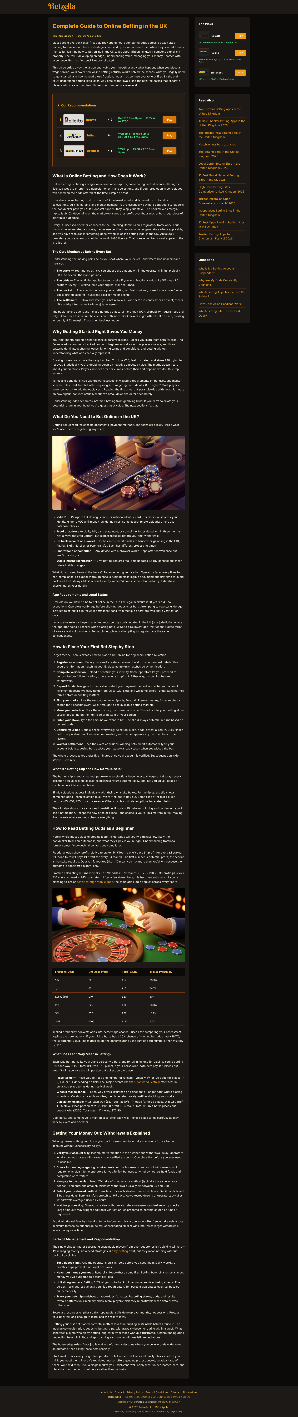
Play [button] (169, 119)
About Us (106, 1392)
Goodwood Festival (147, 1082)
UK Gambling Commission (143, 1402)
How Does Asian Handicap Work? (220, 304)
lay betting (121, 1251)
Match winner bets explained (217, 144)
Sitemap (175, 1392)
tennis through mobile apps (95, 882)
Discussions (190, 1392)
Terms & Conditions (157, 1392)
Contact (119, 1392)
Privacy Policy (135, 1392)
